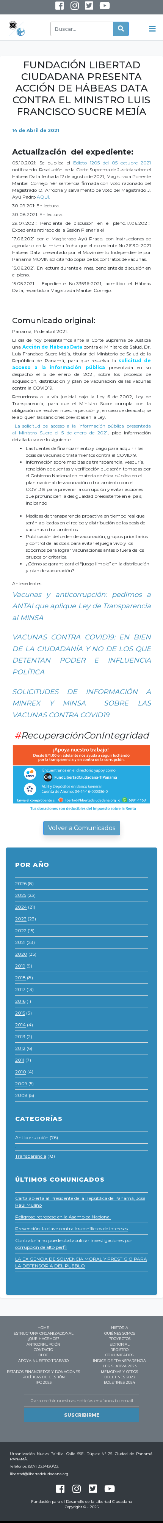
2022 (21, 930)
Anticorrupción (32, 1137)
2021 (20, 942)
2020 (21, 954)
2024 (21, 907)
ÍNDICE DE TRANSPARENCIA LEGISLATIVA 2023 (119, 1363)
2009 (21, 1083)
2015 (20, 1013)
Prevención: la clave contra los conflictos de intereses (71, 1228)
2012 (20, 1048)
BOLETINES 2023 (119, 1377)
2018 (20, 977)
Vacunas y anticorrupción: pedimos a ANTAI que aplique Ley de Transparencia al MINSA (81, 606)
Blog (43, 1355)
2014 (20, 1024)
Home (43, 1328)
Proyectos (119, 1339)
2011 (19, 1060)
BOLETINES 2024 (119, 1382)
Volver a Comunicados (81, 828)
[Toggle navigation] (152, 28)
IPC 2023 (44, 1382)
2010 (20, 1072)
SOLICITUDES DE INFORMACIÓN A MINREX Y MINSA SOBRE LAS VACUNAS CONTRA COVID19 (81, 703)
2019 (20, 966)
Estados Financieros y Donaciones (43, 1372)
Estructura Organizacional (44, 1333)
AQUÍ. (44, 197)
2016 (20, 1001)
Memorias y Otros (119, 1372)
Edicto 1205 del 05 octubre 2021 (112, 163)
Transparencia (30, 1156)
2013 (20, 1036)
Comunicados (119, 1355)
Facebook (59, 7)
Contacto (43, 1350)
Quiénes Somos (119, 1333)
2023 (21, 919)
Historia (119, 1328)
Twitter (89, 7)
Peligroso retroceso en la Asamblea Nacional (63, 1217)
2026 (21, 883)
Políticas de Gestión (43, 1377)
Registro (119, 1350)
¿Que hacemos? (43, 1339)
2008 (21, 1095)
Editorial (120, 1344)
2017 (20, 989)
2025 (20, 895)
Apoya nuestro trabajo (43, 1361)
